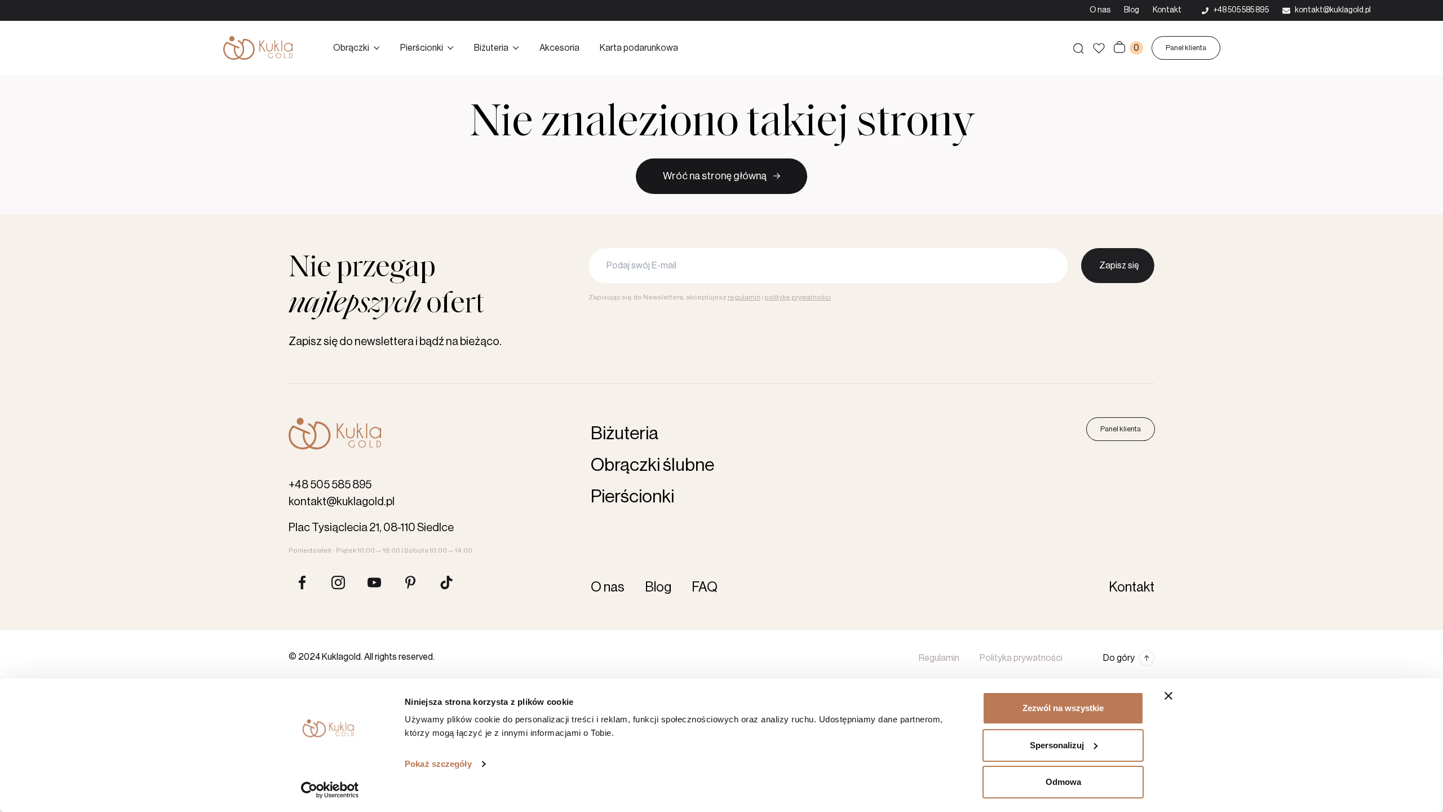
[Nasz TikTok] (446, 582)
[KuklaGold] (258, 48)
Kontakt (1167, 10)
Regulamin (939, 658)
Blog (1131, 10)
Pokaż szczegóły (438, 764)
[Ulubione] (1099, 48)
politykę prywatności (797, 297)
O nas (1100, 10)
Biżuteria (491, 47)
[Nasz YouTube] (374, 582)
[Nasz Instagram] (338, 582)
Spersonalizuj (1057, 745)
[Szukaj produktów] (1078, 48)
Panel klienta (1186, 47)
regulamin (744, 297)
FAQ (705, 587)
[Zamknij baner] (1168, 696)
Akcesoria (559, 47)
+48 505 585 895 (330, 485)
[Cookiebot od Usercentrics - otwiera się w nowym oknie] (330, 790)
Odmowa (1063, 782)
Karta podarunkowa (639, 47)
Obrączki (351, 47)
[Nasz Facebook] (302, 582)
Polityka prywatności (1021, 658)
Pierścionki (421, 47)
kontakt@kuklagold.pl (342, 502)
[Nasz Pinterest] (410, 582)
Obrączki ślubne (652, 465)
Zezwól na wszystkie (1063, 708)
